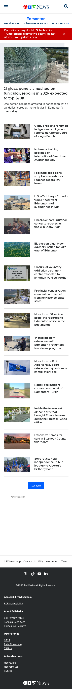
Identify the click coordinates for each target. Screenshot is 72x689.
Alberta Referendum (36, 23)
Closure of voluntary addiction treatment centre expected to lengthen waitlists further (51, 272)
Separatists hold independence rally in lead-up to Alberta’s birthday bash (48, 464)
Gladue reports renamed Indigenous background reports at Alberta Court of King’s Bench (51, 131)
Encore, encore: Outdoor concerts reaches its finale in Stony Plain (50, 223)
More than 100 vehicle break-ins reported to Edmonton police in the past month (49, 319)
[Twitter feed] (26, 574)
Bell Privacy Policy (14, 617)
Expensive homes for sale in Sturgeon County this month (50, 438)
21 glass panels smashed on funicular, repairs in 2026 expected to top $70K (36, 93)
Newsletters (52, 561)
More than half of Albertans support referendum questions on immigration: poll (51, 366)
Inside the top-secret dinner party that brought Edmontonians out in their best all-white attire (50, 415)
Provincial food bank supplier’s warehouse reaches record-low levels (48, 178)
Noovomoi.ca (11, 666)
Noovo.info (10, 662)
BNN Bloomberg (13, 644)
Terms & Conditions (14, 621)
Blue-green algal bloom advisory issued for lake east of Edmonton (50, 247)
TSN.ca (8, 648)
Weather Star (12, 23)
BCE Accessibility (13, 603)
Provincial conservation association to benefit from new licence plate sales (50, 296)
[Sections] (6, 6)
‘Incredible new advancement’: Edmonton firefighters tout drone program (49, 343)
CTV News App (12, 561)
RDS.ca (8, 670)
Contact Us (29, 561)
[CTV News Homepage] (36, 7)
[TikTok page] (33, 574)
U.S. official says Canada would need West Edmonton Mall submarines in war (51, 201)
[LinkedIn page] (46, 574)
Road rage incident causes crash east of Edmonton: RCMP (48, 388)
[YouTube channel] (39, 574)
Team (64, 561)
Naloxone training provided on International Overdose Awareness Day (49, 154)
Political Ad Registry (15, 625)
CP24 (7, 640)
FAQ (40, 561)
